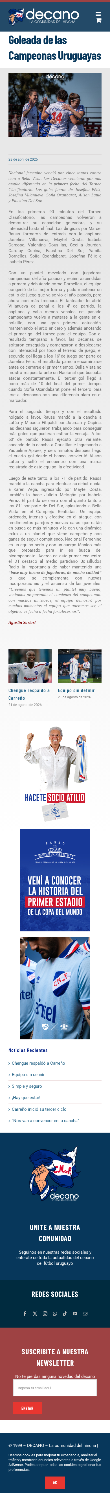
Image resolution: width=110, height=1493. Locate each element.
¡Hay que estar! (26, 1097)
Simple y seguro (27, 1086)
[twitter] (35, 1313)
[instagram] (45, 1313)
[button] (12, 678)
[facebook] (25, 1313)
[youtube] (75, 1313)
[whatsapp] (55, 1313)
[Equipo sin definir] (80, 666)
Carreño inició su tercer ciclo (39, 1109)
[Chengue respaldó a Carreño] (30, 666)
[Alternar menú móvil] (99, 14)
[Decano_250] (55, 939)
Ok (55, 1482)
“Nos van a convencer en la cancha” (45, 1120)
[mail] (85, 1313)
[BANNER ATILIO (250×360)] (55, 723)
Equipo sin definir (76, 690)
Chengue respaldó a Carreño (38, 1063)
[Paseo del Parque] (55, 831)
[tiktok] (65, 1313)
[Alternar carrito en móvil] (99, 20)
